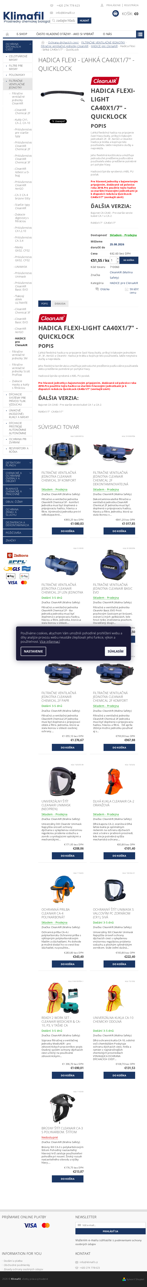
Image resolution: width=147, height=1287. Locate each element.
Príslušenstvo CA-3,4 (23, 239)
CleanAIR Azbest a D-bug (22, 172)
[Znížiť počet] (117, 262)
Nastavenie (33, 651)
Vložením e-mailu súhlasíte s (108, 1242)
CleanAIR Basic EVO (21, 320)
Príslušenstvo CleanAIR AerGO (23, 185)
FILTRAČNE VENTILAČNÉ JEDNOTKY (17, 84)
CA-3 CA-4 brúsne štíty (22, 196)
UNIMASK (21, 267)
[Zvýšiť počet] (117, 258)
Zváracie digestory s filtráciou (22, 218)
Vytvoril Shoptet (135, 1279)
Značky (11, 540)
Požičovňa (13, 533)
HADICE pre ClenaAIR (21, 341)
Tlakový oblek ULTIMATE (21, 299)
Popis (44, 303)
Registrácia (131, 5)
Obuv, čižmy (14, 502)
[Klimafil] (23, 15)
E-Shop (22, 34)
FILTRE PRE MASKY (16, 67)
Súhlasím (115, 651)
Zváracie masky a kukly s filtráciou (20, 384)
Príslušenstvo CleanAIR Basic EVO (23, 286)
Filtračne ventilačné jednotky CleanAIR (18, 98)
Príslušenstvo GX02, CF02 (23, 258)
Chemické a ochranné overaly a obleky (14, 477)
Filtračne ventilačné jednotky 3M (20, 355)
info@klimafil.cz (89, 1262)
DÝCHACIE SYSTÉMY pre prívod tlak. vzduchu (17, 399)
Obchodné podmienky (17, 1265)
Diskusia (60, 303)
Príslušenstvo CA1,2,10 (23, 229)
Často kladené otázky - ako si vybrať (65, 34)
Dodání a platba (13, 1260)
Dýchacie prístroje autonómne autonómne (17, 428)
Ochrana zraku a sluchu (12, 512)
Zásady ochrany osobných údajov (23, 1269)
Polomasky (17, 75)
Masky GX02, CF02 (22, 248)
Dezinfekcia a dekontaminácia (17, 524)
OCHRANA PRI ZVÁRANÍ (18, 440)
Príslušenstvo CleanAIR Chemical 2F (23, 146)
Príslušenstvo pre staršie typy (23, 133)
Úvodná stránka (7, 34)
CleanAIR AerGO (20, 330)
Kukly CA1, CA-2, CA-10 (22, 121)
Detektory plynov (13, 464)
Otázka (104, 289)
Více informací (50, 641)
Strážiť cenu (134, 290)
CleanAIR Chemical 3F (22, 310)
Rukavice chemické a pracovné (14, 491)
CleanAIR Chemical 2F (22, 111)
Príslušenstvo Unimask (23, 274)
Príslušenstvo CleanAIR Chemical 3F (23, 159)
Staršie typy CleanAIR (22, 206)
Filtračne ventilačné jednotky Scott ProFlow (21, 370)
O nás (107, 34)
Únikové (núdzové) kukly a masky (19, 414)
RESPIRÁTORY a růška (18, 450)
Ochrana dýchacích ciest (13, 46)
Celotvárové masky (18, 57)
